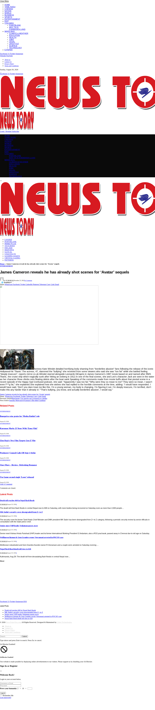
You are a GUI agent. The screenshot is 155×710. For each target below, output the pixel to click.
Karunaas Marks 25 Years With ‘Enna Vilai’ (18, 428)
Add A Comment (6, 484)
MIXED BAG (10, 31)
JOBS (11, 40)
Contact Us (8, 62)
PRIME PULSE (10, 244)
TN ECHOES (10, 246)
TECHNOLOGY (15, 48)
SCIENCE (13, 46)
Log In (3, 693)
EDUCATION (14, 35)
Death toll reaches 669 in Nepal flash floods (17, 500)
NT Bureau (10, 280)
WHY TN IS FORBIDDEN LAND (17, 28)
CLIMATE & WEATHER (18, 33)
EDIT (7, 21)
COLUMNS (9, 23)
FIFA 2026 (8, 248)
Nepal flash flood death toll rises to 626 (15, 549)
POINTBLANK (15, 25)
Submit (24, 636)
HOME (7, 5)
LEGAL (12, 42)
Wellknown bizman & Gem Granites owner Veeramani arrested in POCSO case (31, 537)
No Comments (28, 280)
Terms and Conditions (12, 66)
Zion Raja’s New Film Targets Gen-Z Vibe (18, 440)
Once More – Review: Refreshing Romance (18, 465)
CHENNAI (9, 9)
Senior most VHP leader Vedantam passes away (19, 526)
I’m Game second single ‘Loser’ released (17, 477)
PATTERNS (9, 260)
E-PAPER (9, 50)
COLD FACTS (10, 254)
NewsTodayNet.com (13, 622)
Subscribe (15, 131)
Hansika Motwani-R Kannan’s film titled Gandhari (27, 400)
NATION (8, 11)
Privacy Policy (9, 64)
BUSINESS (9, 15)
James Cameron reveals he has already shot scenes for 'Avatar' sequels (25, 394)
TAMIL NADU (10, 7)
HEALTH (12, 38)
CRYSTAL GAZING (12, 258)
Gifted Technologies (64, 622)
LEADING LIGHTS (12, 256)
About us (7, 60)
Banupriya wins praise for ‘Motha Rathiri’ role (19, 416)
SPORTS (8, 17)
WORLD (8, 13)
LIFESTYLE (14, 44)
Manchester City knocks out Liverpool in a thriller (29, 398)
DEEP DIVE (9, 250)
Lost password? (5, 698)
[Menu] (0, 72)
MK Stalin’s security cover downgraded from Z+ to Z (21, 512)
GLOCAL (8, 252)
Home (2, 264)
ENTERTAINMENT (12, 19)
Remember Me (8, 695)
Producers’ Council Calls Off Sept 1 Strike (18, 453)
